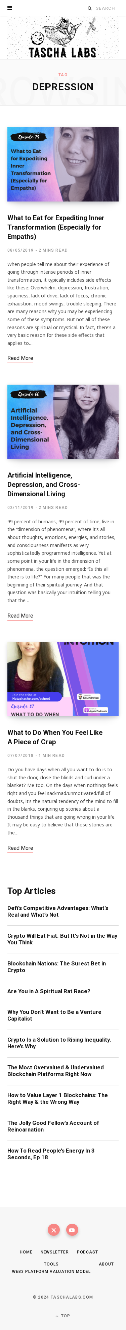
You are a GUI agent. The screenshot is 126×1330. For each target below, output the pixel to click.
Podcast (87, 1252)
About (106, 1264)
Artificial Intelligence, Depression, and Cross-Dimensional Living (43, 484)
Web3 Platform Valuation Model (51, 1271)
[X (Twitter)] (54, 1230)
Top (65, 1316)
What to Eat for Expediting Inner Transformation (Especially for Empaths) (55, 227)
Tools (51, 1264)
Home (26, 1252)
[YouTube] (72, 1230)
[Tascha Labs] (63, 37)
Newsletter (55, 1252)
